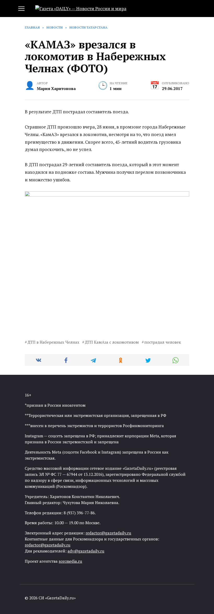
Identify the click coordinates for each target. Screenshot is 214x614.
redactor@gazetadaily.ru (108, 532)
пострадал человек (162, 342)
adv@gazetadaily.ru (86, 551)
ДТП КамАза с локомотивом (112, 342)
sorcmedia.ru (70, 561)
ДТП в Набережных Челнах (53, 342)
